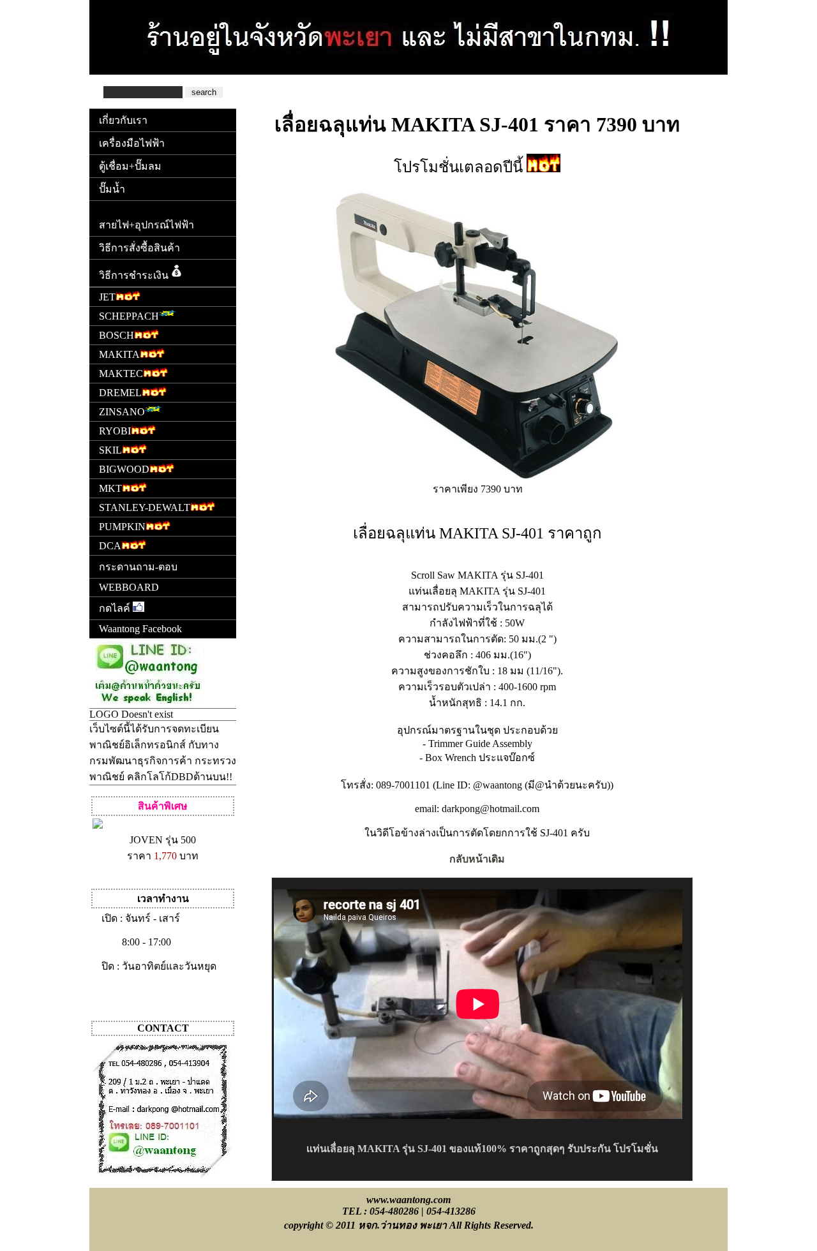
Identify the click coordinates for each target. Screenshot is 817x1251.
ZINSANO (122, 411)
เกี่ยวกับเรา (123, 120)
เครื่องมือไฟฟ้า (132, 143)
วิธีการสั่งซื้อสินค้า (139, 247)
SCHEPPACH (129, 316)
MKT (110, 488)
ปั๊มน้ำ (112, 189)
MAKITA (119, 354)
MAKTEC (121, 373)
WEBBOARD (129, 587)
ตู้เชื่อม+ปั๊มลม (130, 166)
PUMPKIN (122, 526)
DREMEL (120, 392)
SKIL (110, 450)
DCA (110, 545)
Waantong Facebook (140, 628)
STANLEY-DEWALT (144, 507)
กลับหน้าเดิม (477, 859)
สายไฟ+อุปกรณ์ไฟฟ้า (146, 224)
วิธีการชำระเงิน (134, 275)
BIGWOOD (124, 469)
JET (107, 297)
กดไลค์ (116, 608)
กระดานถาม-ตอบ (138, 566)
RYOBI (115, 431)
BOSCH (116, 335)
